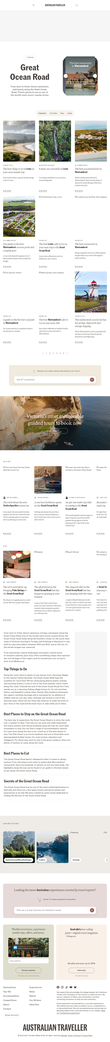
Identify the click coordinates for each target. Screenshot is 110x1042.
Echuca (42, 860)
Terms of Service (74, 1035)
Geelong (76, 860)
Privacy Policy (87, 1035)
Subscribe (81, 970)
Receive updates (28, 970)
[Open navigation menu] (33, 5)
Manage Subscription (12, 1015)
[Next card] (95, 76)
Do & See (53, 113)
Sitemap (64, 1035)
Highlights (42, 113)
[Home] (55, 5)
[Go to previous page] (42, 353)
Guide (69, 113)
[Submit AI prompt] (92, 380)
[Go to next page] (67, 353)
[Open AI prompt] (76, 5)
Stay (62, 113)
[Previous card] (66, 76)
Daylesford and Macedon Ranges (18, 860)
